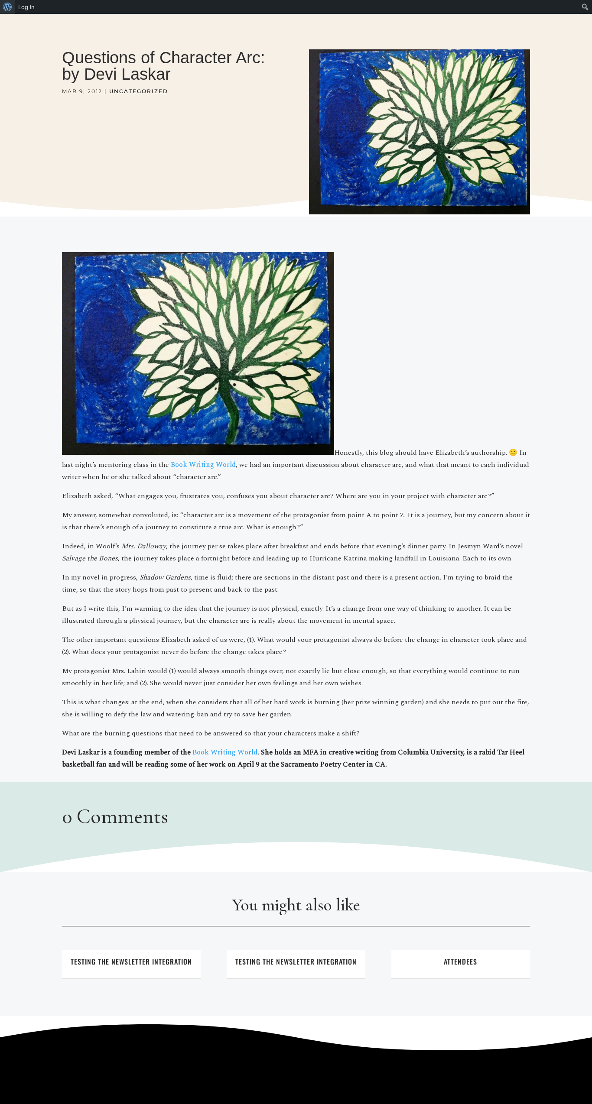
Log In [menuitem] (26, 6)
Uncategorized (138, 91)
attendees (460, 961)
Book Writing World (203, 465)
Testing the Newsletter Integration (131, 961)
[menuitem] (7, 7)
